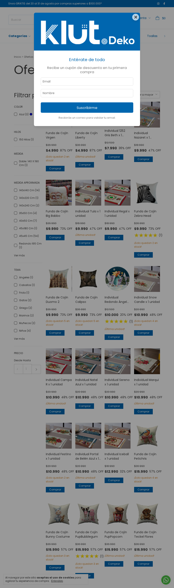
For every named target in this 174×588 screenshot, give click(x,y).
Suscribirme (87, 107)
